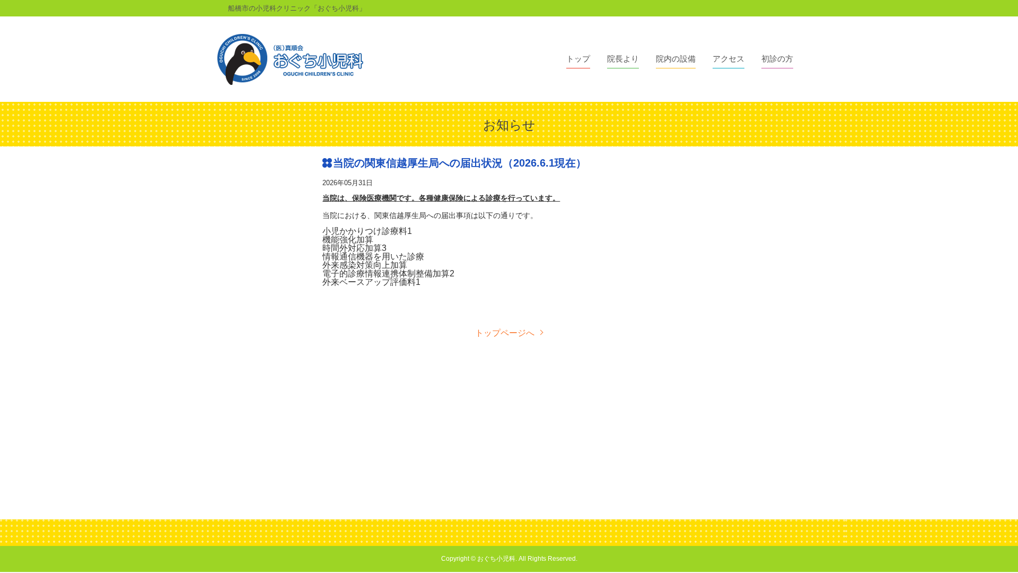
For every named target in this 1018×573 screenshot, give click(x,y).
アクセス (728, 58)
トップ (578, 58)
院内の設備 (676, 58)
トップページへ (504, 333)
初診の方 (777, 58)
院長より (623, 58)
